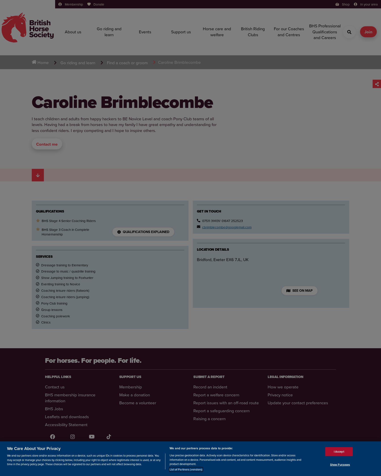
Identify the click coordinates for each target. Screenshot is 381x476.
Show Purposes (340, 465)
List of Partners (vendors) (186, 469)
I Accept (339, 451)
